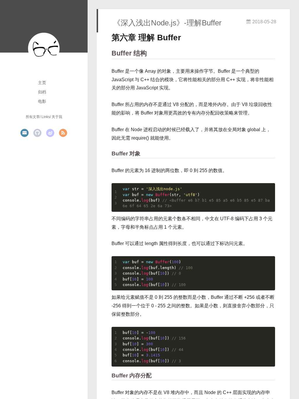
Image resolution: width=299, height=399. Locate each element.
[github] (37, 133)
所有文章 (33, 117)
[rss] (63, 133)
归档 (42, 92)
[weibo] (50, 133)
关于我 (57, 117)
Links (45, 117)
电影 (42, 101)
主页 (42, 82)
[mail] (24, 133)
